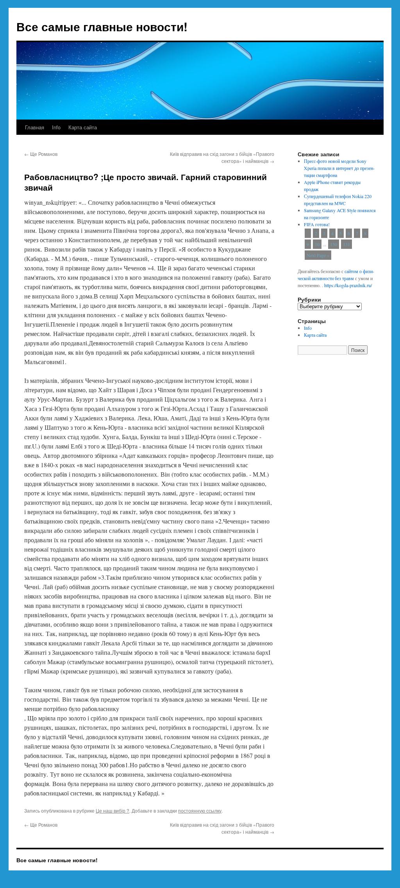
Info (56, 127)
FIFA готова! (317, 224)
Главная (34, 127)
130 (333, 244)
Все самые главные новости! (102, 26)
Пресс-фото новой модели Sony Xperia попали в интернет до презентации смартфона (339, 168)
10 (317, 244)
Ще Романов (40, 153)
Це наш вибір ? (112, 810)
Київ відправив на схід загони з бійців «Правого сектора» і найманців (222, 157)
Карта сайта (82, 127)
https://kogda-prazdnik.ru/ (348, 285)
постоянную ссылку (199, 810)
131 (346, 244)
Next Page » (318, 255)
